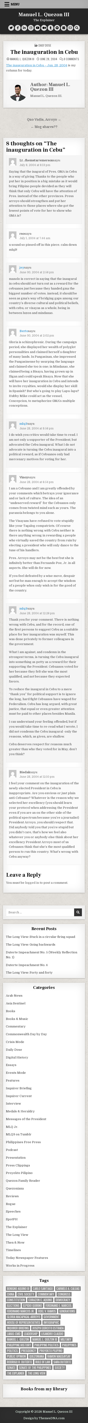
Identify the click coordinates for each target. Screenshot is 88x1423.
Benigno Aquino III (18, 1288)
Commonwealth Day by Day (26, 1034)
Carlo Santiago (43, 1288)
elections (13, 1305)
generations (67, 1311)
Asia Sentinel (15, 1003)
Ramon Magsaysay (59, 1356)
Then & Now (15, 1242)
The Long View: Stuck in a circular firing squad (40, 937)
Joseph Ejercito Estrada (48, 1328)
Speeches (13, 1211)
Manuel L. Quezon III (44, 14)
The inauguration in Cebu (44, 52)
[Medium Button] (44, 28)
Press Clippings (18, 1165)
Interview (13, 1103)
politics (12, 1350)
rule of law (42, 1362)
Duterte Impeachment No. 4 (27, 965)
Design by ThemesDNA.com (44, 1418)
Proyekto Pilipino (19, 1173)
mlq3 (23, 423)
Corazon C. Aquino (40, 1300)
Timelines (13, 1250)
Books (10, 1011)
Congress (64, 1294)
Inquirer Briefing (19, 1088)
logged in (32, 882)
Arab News (14, 995)
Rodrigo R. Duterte (19, 1362)
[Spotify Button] (57, 28)
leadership (31, 1334)
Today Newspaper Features (27, 1258)
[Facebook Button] (18, 28)
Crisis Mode (15, 1042)
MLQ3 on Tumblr (18, 1134)
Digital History (17, 1057)
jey (21, 267)
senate (11, 1367)
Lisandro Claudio (52, 1334)
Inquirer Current (19, 1096)
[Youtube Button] (37, 28)
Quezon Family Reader (23, 1180)
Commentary (16, 1026)
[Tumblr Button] (51, 28)
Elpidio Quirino (32, 1305)
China (10, 1294)
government (52, 1317)
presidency (28, 1350)
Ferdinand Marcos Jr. (20, 1311)
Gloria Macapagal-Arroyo (23, 1317)
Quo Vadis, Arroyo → (44, 119)
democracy (63, 1300)
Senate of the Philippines (35, 1367)
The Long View (17, 1235)
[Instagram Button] (31, 28)
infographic (51, 1322)
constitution (16, 1300)
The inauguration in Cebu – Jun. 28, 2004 (36, 65)
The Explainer (16, 1227)
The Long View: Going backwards (31, 944)
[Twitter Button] (11, 28)
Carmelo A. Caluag (68, 1288)
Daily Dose (44, 45)
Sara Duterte (62, 1362)
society (60, 1367)
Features (12, 1080)
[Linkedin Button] (24, 28)
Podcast (12, 1150)
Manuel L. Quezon (18, 1339)
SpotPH (12, 1219)
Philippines (69, 1345)
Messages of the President (26, 1119)
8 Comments (71, 59)
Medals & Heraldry (20, 1111)
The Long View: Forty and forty (29, 972)
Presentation (16, 1157)
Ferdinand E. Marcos (59, 1305)
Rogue (10, 1204)
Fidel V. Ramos (47, 1311)
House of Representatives (23, 1322)
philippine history (19, 1345)
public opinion (16, 1356)
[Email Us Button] (70, 28)
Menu (15, 4)
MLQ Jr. (12, 1127)
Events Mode (16, 1072)
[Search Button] (77, 28)
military (66, 1339)
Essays (11, 1065)
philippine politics (46, 1345)
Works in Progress (20, 1265)
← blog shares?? (44, 127)
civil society (26, 1294)
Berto (23, 331)
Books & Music (17, 1019)
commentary (46, 1294)
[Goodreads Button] (64, 28)
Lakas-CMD (13, 1334)
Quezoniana (15, 1188)
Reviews (12, 1196)
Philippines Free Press (23, 1142)
